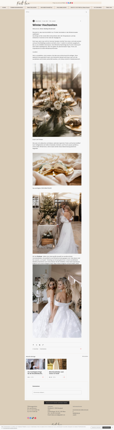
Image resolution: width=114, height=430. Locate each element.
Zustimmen (107, 427)
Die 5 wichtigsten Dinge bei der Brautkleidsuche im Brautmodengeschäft (35, 372)
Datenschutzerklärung (10, 428)
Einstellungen (96, 427)
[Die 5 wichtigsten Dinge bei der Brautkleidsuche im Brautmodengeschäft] (35, 364)
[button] (86, 11)
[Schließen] (112, 427)
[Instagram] (67, 3)
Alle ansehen (85, 356)
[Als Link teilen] (43, 344)
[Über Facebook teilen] (33, 344)
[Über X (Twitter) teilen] (36, 344)
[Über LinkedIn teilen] (39, 344)
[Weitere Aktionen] (80, 21)
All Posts (27, 11)
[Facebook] (68, 3)
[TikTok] (70, 3)
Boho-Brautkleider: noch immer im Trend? (56, 372)
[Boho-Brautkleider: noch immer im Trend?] (57, 364)
